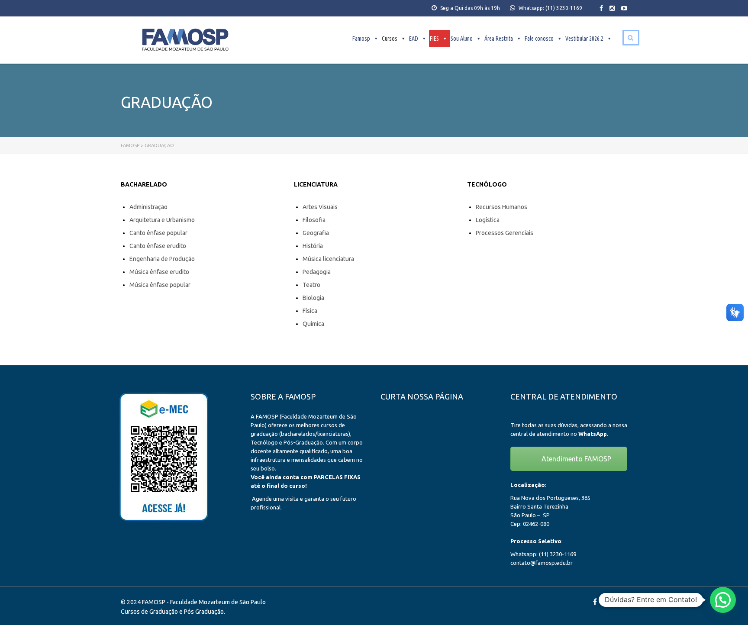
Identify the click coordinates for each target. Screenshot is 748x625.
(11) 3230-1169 (563, 8)
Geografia (316, 232)
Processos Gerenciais (504, 232)
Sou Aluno (462, 38)
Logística (488, 219)
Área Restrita (498, 38)
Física (310, 310)
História (313, 245)
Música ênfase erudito (159, 271)
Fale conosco (539, 38)
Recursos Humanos (501, 206)
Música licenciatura (328, 258)
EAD (413, 38)
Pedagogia (317, 271)
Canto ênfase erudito (157, 245)
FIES (434, 38)
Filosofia (314, 219)
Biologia (313, 297)
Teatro (311, 284)
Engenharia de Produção (162, 258)
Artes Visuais (320, 206)
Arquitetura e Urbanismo (162, 219)
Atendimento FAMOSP (575, 459)
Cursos (389, 38)
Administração (148, 206)
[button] (723, 600)
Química (313, 323)
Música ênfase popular (159, 284)
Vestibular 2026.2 (584, 38)
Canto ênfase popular (158, 232)
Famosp (361, 38)
